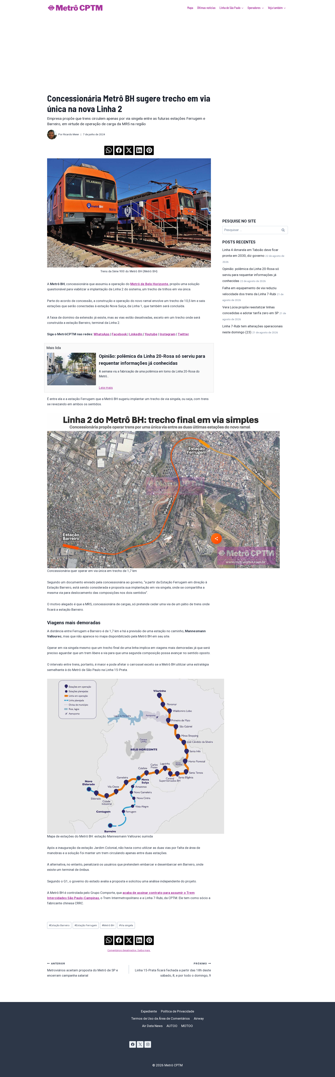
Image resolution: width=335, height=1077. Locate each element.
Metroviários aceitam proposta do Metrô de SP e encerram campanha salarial (82, 969)
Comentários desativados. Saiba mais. (128, 950)
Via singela (126, 925)
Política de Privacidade (177, 1011)
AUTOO (172, 1026)
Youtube (151, 334)
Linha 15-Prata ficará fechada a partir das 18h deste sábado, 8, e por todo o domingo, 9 (173, 969)
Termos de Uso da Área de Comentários (160, 1018)
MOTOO (187, 1026)
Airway (199, 1018)
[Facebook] (132, 1044)
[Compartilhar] (216, 538)
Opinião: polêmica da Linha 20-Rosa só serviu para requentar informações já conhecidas (250, 275)
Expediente (149, 1011)
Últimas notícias (206, 7)
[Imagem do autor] (52, 134)
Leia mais (106, 388)
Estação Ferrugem (85, 925)
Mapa (190, 7)
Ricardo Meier (71, 134)
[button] (109, 149)
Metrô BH (108, 925)
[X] (140, 1044)
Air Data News (152, 1026)
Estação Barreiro (59, 925)
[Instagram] (147, 1044)
